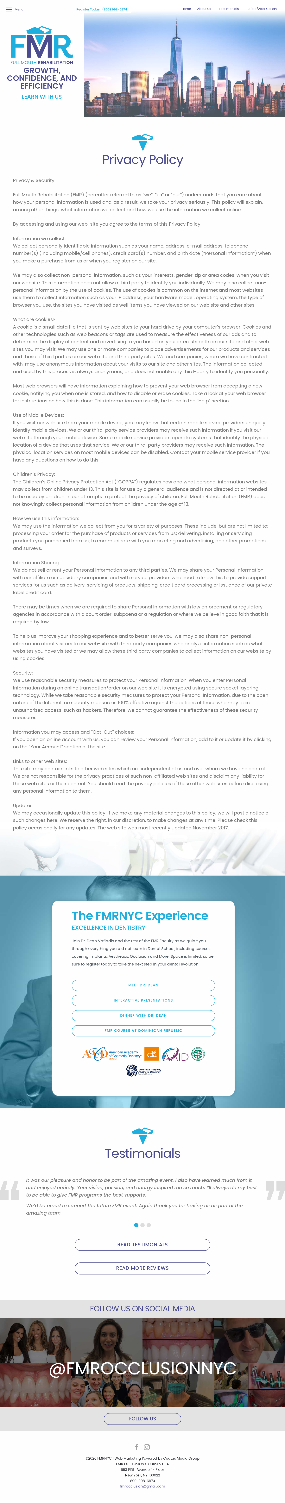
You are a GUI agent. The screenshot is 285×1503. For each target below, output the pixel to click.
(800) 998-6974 (114, 9)
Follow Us (142, 1419)
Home (186, 8)
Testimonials (229, 8)
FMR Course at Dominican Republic (143, 1031)
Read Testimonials (142, 1244)
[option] (142, 1198)
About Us (204, 8)
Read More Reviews (142, 1268)
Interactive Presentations (143, 1000)
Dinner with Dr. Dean (143, 1015)
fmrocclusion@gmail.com (142, 1486)
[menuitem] (186, 10)
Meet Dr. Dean (143, 985)
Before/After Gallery (262, 8)
